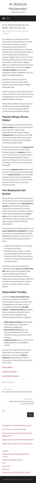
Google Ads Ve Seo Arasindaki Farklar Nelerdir (18, 440)
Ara (3, 411)
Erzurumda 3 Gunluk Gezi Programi (14, 429)
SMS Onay (5, 469)
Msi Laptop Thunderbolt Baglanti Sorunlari (16, 425)
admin (26, 31)
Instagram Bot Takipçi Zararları (12, 460)
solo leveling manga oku (10, 376)
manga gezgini (7, 367)
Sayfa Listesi (6, 466)
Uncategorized (9, 382)
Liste (3, 463)
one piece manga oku (9, 371)
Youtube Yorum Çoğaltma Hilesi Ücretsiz (16, 472)
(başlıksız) (5, 451)
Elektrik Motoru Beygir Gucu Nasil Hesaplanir (17, 444)
